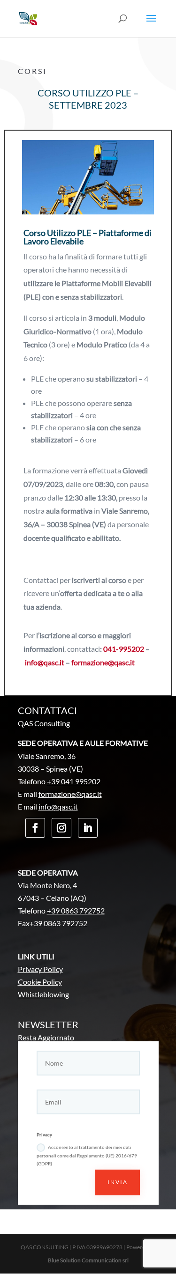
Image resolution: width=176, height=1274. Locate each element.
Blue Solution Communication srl (88, 1260)
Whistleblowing (43, 994)
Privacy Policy (40, 969)
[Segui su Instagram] (61, 828)
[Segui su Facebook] (35, 828)
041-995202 (123, 648)
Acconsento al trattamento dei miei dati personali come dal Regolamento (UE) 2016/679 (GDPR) (87, 1155)
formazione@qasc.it (103, 662)
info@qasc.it (44, 662)
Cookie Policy (40, 981)
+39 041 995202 (73, 781)
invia (117, 1182)
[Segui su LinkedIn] (88, 828)
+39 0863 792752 (76, 910)
